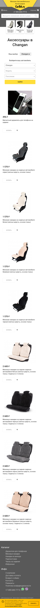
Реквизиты (10, 583)
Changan (25, 54)
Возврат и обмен (12, 578)
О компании (10, 573)
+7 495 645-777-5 (13, 590)
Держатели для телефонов (16, 551)
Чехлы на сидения (13, 562)
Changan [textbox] (9, 65)
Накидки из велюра (13, 556)
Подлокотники (11, 559)
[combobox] (20, 65)
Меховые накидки (13, 554)
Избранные (10, 564)
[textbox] (20, 71)
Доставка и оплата (13, 575)
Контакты (9, 581)
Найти (20, 82)
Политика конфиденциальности (18, 586)
